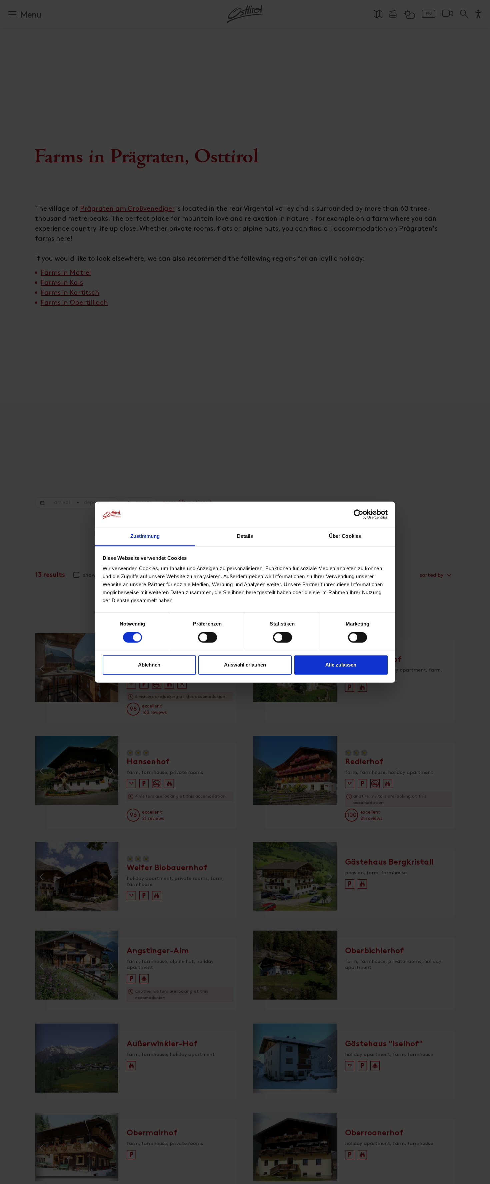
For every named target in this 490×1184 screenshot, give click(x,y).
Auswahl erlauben (245, 665)
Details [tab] (245, 536)
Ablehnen (149, 665)
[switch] (207, 641)
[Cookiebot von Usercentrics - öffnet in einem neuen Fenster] (358, 514)
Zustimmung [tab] (145, 536)
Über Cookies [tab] (345, 536)
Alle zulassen (340, 665)
